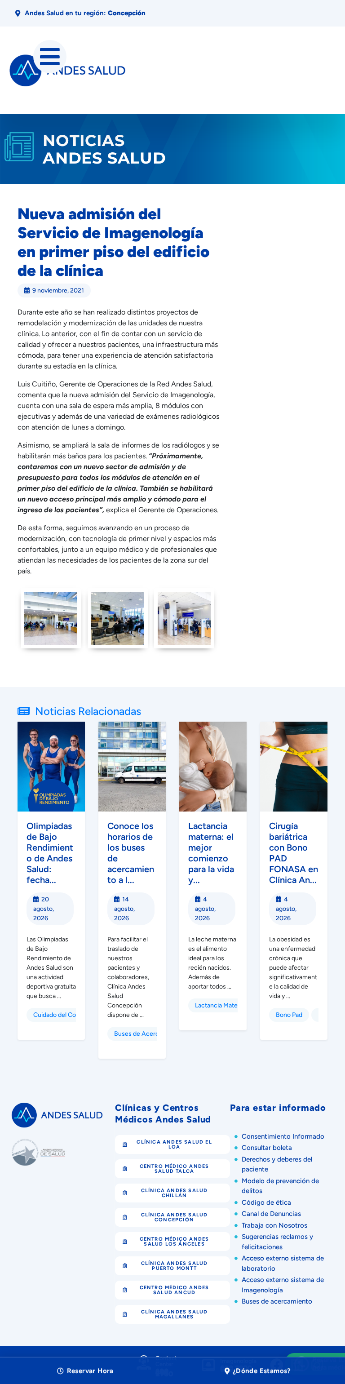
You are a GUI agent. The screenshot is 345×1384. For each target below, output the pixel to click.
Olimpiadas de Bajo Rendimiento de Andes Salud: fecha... (50, 853)
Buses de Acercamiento (148, 1034)
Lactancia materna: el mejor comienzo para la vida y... (211, 853)
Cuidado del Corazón (62, 1015)
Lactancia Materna (221, 1005)
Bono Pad (289, 1015)
